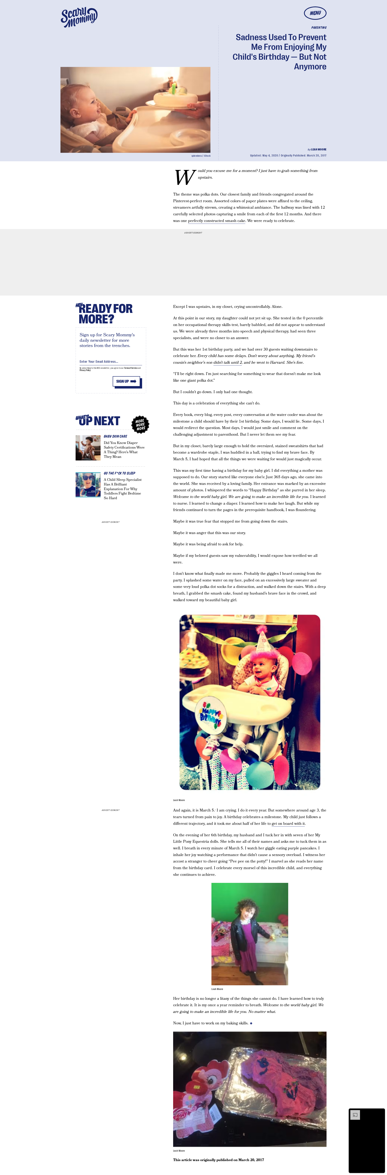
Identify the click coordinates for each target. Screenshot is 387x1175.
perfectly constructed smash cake (216, 221)
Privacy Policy (85, 370)
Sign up (122, 381)
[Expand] (353, 1112)
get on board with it (288, 823)
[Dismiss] (380, 1112)
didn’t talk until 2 (227, 362)
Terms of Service (130, 368)
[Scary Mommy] (79, 17)
